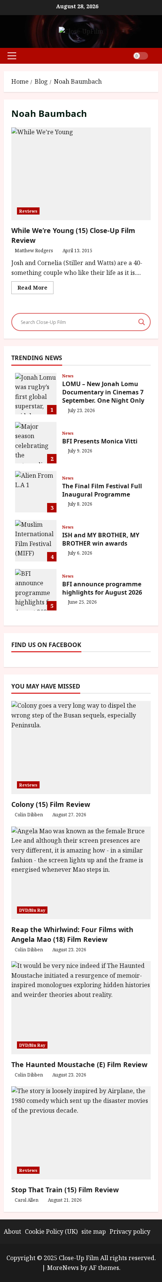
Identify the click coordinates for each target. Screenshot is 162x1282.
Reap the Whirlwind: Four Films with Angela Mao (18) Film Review (72, 934)
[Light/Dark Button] (140, 56)
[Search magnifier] (141, 322)
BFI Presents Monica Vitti (36, 442)
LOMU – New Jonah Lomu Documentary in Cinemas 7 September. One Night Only (36, 393)
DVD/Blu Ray (32, 910)
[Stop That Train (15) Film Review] (81, 1132)
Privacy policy (130, 1231)
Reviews (28, 211)
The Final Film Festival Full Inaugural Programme (36, 491)
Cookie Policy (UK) (51, 1231)
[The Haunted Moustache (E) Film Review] (81, 1007)
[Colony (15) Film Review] (81, 747)
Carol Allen (26, 1200)
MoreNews (63, 1268)
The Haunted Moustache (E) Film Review (79, 1064)
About (12, 1231)
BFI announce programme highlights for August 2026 (36, 589)
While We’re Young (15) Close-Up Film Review (81, 174)
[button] (12, 56)
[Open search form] (156, 55)
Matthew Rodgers (34, 250)
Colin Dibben (29, 814)
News (67, 376)
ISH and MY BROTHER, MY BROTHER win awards (36, 540)
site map (93, 1231)
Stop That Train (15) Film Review (65, 1189)
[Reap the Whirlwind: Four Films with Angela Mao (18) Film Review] (81, 873)
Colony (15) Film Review (50, 804)
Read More (35, 289)
